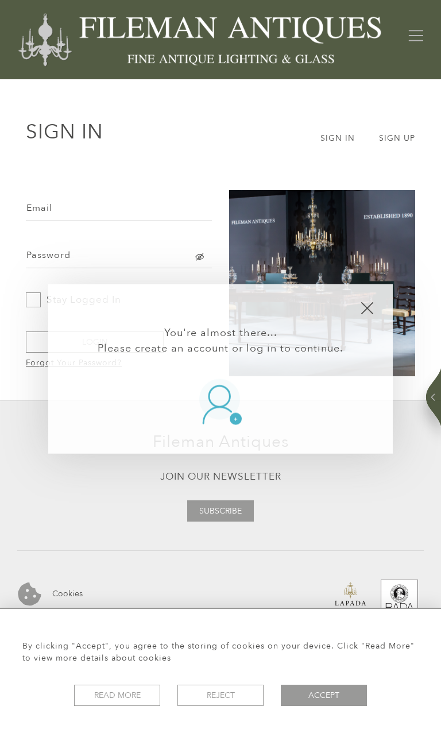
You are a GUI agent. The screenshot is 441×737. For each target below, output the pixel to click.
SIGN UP (397, 138)
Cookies (66, 593)
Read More (117, 695)
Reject (221, 695)
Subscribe (220, 511)
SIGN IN (337, 138)
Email (39, 208)
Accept (323, 695)
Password (48, 255)
